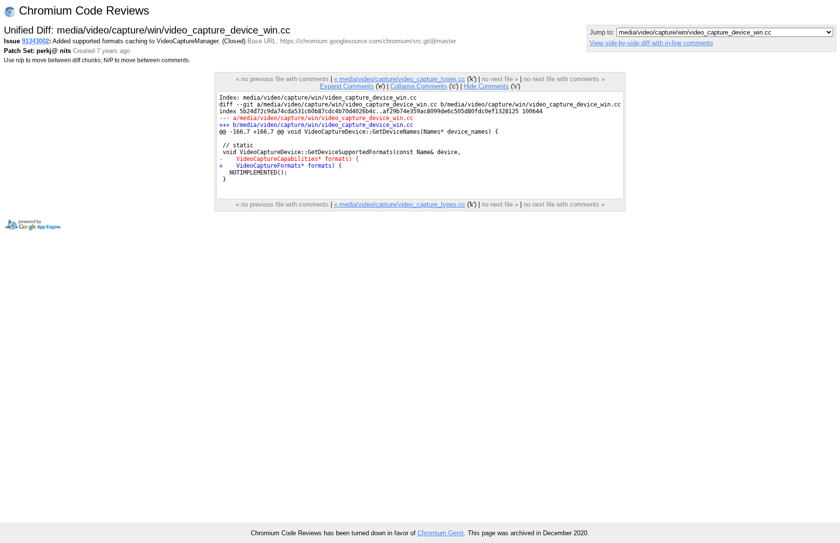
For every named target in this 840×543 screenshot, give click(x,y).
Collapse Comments (418, 86)
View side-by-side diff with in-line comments (651, 43)
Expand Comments (347, 86)
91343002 (35, 41)
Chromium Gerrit (441, 533)
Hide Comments (486, 86)
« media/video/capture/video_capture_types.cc (399, 79)
